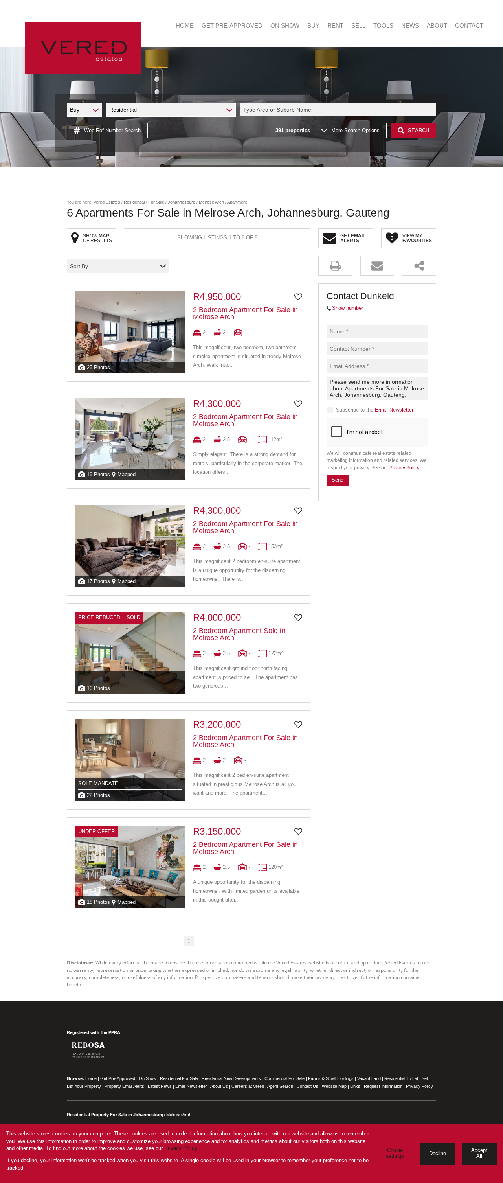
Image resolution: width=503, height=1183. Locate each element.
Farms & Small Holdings (331, 1078)
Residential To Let (401, 1078)
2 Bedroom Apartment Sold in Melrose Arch (239, 634)
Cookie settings (395, 1153)
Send (337, 480)
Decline (437, 1153)
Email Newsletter (394, 410)
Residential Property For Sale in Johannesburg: (116, 1114)
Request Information (383, 1086)
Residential (134, 202)
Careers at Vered (247, 1086)
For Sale (156, 202)
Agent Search (280, 1086)
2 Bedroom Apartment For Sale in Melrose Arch (245, 313)
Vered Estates (107, 202)
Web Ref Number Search (112, 130)
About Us (219, 1086)
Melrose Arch (211, 202)
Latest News (160, 1086)
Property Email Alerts (124, 1086)
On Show (147, 1078)
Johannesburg (181, 202)
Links (355, 1086)
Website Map (334, 1086)
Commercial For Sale (284, 1078)
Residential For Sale (179, 1078)
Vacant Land (369, 1078)
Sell (425, 1078)
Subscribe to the (374, 410)
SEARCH (418, 130)
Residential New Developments (231, 1078)
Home (91, 1078)
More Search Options (355, 130)
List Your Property (84, 1086)
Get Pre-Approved (117, 1078)
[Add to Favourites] (298, 297)
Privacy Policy (404, 468)
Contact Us (307, 1086)
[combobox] (339, 110)
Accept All (479, 1153)
